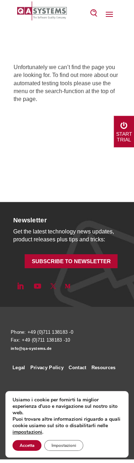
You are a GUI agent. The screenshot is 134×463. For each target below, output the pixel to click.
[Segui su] (79, 286)
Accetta (27, 445)
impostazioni (27, 432)
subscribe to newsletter (71, 261)
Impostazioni (63, 445)
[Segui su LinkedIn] (20, 286)
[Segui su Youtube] (37, 286)
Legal (19, 367)
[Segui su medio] (67, 286)
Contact (77, 367)
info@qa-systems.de (31, 348)
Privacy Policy (47, 367)
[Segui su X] (53, 286)
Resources (103, 367)
